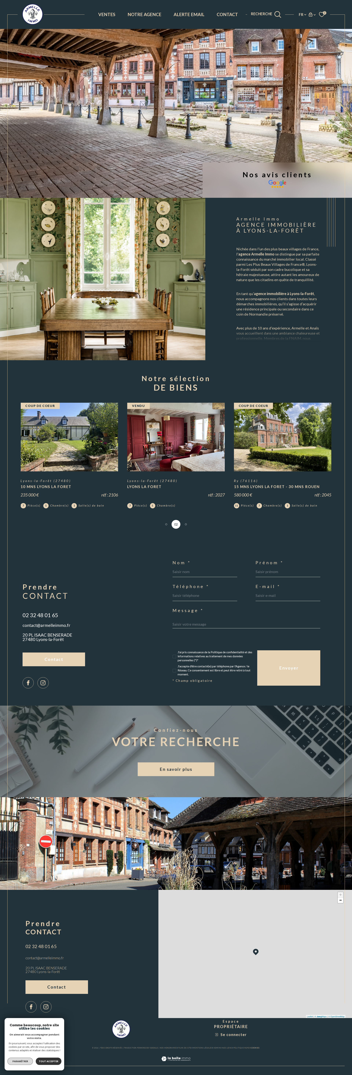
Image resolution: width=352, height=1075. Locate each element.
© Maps (321, 1016)
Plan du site (184, 1048)
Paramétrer (20, 1061)
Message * (188, 610)
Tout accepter (48, 1061)
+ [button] (340, 894)
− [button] (340, 900)
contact (227, 14)
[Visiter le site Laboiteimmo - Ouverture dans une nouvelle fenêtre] (176, 1063)
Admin (217, 1048)
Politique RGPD (242, 1048)
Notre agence (144, 14)
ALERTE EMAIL (189, 14)
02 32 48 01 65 (40, 615)
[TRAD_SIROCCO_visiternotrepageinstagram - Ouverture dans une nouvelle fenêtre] (43, 682)
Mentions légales (202, 1048)
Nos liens (227, 1048)
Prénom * (270, 563)
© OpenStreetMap (336, 1016)
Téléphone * (191, 586)
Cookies (255, 1048)
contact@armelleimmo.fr (46, 625)
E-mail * (268, 586)
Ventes (106, 14)
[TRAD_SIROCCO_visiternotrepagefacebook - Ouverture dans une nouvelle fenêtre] (28, 682)
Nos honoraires (168, 1048)
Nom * (182, 563)
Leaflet (310, 1016)
